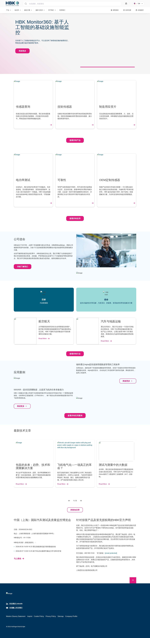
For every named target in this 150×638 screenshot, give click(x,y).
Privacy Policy (51, 616)
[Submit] (25, 3)
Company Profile (71, 616)
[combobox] (72, 3)
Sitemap (61, 616)
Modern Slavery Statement (15, 616)
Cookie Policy (39, 616)
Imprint (29, 616)
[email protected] (111, 553)
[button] (69, 500)
